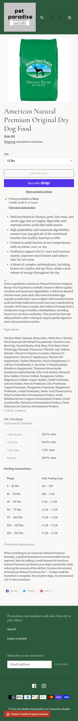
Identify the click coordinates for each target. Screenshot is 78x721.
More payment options (39, 191)
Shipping (9, 141)
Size (6, 154)
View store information (22, 207)
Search (11, 629)
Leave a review (17, 638)
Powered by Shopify (59, 709)
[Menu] (69, 17)
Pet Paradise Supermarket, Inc (32, 709)
